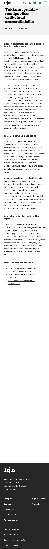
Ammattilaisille (11, 520)
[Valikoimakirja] (34, 2)
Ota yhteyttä (10, 514)
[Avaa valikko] (45, 2)
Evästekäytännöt (11, 534)
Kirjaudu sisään (38, 498)
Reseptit (8, 498)
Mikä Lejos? (9, 509)
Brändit (7, 504)
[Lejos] (9, 470)
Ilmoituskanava (11, 545)
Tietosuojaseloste (12, 529)
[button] (24, 2)
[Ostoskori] (39, 2)
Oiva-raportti (10, 489)
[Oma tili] (29, 2)
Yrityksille (36, 504)
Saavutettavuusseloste (14, 539)
